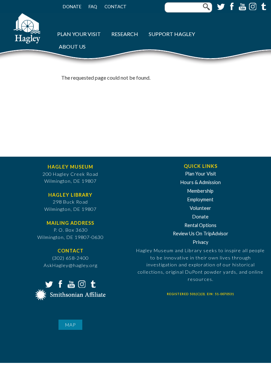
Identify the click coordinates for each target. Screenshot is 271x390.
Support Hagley (172, 33)
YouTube (242, 6)
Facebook (231, 6)
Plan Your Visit (79, 33)
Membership (200, 191)
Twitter (220, 6)
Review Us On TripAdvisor (200, 233)
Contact (115, 6)
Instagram (252, 6)
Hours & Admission (200, 182)
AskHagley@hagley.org (70, 265)
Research (124, 33)
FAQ (93, 6)
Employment (200, 199)
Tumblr (263, 6)
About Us (72, 46)
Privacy (200, 242)
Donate (72, 6)
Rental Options (200, 225)
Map (70, 325)
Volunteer (200, 208)
